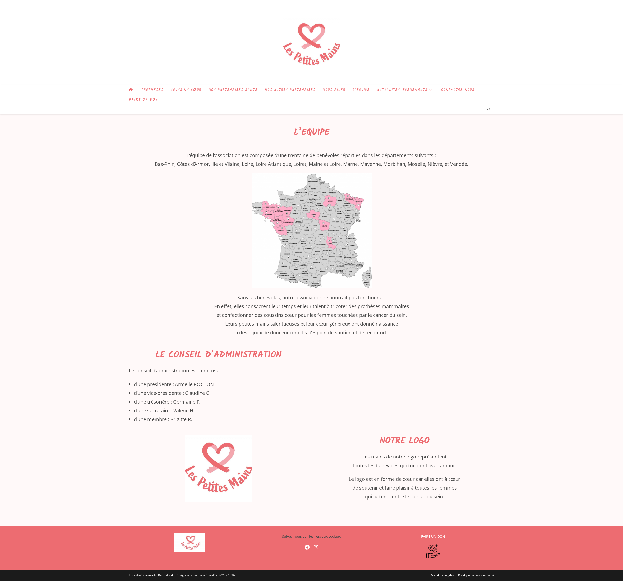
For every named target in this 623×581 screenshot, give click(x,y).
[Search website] (489, 110)
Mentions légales (442, 575)
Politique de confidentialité (476, 575)
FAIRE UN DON (433, 536)
